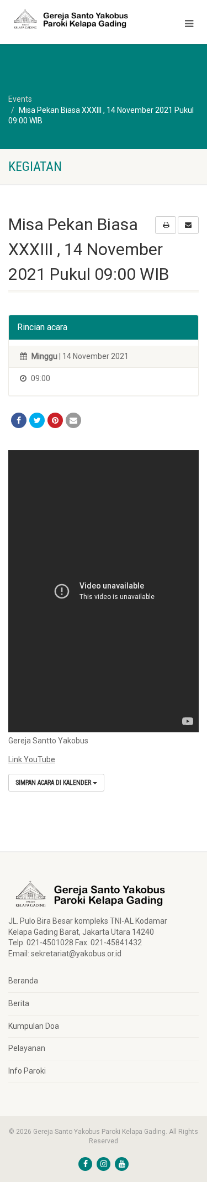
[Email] (73, 420)
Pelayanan (26, 1048)
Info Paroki (27, 1070)
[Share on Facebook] (18, 420)
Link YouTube (31, 759)
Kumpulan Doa (33, 1026)
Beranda (23, 980)
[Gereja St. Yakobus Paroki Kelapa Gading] (69, 18)
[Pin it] (55, 420)
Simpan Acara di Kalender (54, 783)
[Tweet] (37, 420)
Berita (18, 1003)
